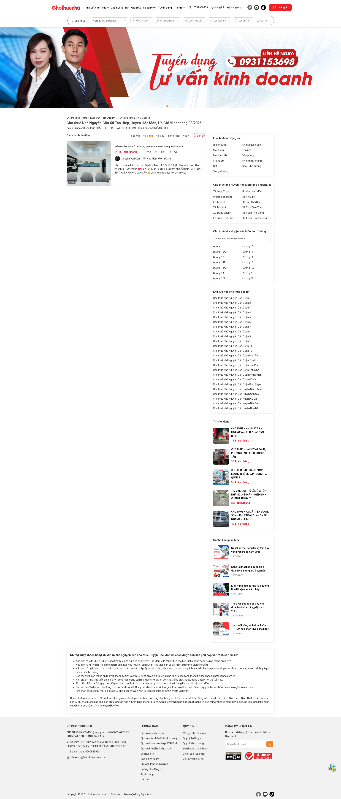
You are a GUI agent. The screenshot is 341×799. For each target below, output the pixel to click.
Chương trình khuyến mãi (155, 764)
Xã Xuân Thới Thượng (254, 218)
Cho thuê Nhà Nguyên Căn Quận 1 (232, 298)
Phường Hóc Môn (252, 191)
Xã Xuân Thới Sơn (223, 218)
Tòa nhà (246, 150)
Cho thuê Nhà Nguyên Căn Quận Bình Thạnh (237, 384)
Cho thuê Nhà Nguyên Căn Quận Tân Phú (236, 365)
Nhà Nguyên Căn (91, 118)
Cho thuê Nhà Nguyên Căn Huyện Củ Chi (235, 398)
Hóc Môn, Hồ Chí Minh (159, 158)
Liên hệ (144, 779)
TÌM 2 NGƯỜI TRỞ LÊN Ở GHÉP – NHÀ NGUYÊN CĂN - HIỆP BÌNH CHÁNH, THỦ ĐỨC (249, 494)
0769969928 (92, 751)
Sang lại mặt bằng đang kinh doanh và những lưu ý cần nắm (248, 568)
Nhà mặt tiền (220, 144)
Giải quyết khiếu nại (193, 758)
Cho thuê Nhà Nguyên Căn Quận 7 (232, 326)
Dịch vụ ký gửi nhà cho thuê (156, 748)
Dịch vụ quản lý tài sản (153, 733)
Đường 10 (247, 246)
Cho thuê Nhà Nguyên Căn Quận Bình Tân (236, 355)
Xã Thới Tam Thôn (252, 207)
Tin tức (178, 7)
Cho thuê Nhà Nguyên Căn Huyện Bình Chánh (238, 389)
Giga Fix (136, 7)
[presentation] (6, 70)
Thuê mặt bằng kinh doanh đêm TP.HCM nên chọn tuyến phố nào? (250, 627)
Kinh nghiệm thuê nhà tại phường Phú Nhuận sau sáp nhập (250, 587)
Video (185, 135)
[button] (164, 106)
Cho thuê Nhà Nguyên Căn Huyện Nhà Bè (235, 408)
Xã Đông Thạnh (221, 191)
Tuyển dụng (165, 7)
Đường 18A (219, 267)
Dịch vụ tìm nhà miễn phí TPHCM (159, 743)
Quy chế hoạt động (193, 743)
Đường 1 (218, 246)
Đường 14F (219, 262)
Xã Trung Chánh (222, 212)
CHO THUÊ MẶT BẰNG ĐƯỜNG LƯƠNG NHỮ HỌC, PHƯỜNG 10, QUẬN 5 (249, 474)
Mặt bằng (218, 150)
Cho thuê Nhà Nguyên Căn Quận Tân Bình (236, 370)
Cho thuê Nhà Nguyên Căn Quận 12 (232, 350)
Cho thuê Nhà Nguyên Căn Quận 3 (232, 307)
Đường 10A (219, 251)
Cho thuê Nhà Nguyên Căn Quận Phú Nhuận (237, 374)
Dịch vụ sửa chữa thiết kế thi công (159, 738)
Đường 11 (247, 251)
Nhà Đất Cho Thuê (95, 7)
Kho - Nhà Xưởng (251, 166)
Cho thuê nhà (73, 118)
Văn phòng (248, 155)
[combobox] (242, 238)
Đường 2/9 (219, 278)
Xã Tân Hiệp (144, 118)
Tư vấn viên (149, 7)
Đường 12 (218, 257)
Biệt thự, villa (220, 155)
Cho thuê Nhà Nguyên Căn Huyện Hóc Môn (236, 403)
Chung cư (218, 160)
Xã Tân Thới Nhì (251, 202)
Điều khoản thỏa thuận (195, 748)
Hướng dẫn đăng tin (152, 769)
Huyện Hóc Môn (126, 118)
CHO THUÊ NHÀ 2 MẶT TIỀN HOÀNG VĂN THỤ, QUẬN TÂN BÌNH (247, 432)
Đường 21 (247, 278)
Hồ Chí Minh (109, 118)
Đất (215, 166)
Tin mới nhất (173, 135)
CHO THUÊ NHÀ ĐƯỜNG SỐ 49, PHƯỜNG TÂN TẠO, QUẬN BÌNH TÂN (248, 453)
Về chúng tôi (147, 753)
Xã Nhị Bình (248, 196)
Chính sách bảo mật (194, 753)
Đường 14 (247, 257)
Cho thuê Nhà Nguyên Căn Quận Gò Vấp (235, 379)
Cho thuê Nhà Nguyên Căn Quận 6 (232, 322)
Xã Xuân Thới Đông (253, 212)
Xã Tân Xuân (220, 207)
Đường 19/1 (249, 267)
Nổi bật (160, 135)
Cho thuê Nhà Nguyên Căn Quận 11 (232, 346)
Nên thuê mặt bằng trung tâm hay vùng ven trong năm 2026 (250, 550)
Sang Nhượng (220, 171)
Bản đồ (201, 135)
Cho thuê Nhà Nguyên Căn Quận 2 (232, 302)
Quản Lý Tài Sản (120, 7)
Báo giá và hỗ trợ (150, 758)
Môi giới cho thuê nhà (195, 733)
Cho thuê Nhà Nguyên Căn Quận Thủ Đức (236, 360)
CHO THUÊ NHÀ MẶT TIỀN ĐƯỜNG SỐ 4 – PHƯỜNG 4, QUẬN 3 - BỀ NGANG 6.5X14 (250, 515)
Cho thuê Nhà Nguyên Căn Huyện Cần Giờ (236, 393)
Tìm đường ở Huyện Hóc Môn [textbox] (230, 238)
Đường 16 (247, 262)
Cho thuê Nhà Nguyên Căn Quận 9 (232, 336)
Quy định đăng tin (192, 738)
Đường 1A (218, 273)
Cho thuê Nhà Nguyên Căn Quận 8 (232, 331)
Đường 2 (247, 273)
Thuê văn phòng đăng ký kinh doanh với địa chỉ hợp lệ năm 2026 (247, 607)
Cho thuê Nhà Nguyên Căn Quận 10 (232, 341)
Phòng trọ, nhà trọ (252, 160)
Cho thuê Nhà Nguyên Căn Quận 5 (232, 317)
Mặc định (148, 135)
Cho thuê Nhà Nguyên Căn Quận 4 (232, 312)
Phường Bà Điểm (222, 196)
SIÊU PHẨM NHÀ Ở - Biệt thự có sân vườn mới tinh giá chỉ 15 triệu (149, 146)
